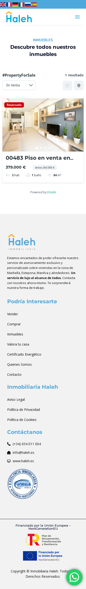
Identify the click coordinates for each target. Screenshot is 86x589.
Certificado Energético (24, 354)
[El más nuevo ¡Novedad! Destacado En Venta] (18, 85)
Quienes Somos (19, 364)
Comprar (14, 324)
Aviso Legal (16, 399)
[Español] (34, 4)
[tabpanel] (43, 125)
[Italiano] (22, 4)
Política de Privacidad (23, 409)
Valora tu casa (18, 344)
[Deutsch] (15, 4)
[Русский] (28, 4)
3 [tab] (45, 148)
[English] (3, 4)
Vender (12, 314)
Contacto (14, 374)
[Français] (9, 4)
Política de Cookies (22, 419)
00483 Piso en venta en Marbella (38, 161)
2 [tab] (41, 148)
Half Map (79, 85)
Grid (67, 85)
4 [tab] (49, 148)
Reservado (14, 104)
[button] (77, 17)
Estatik (51, 192)
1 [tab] (37, 148)
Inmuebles (15, 334)
